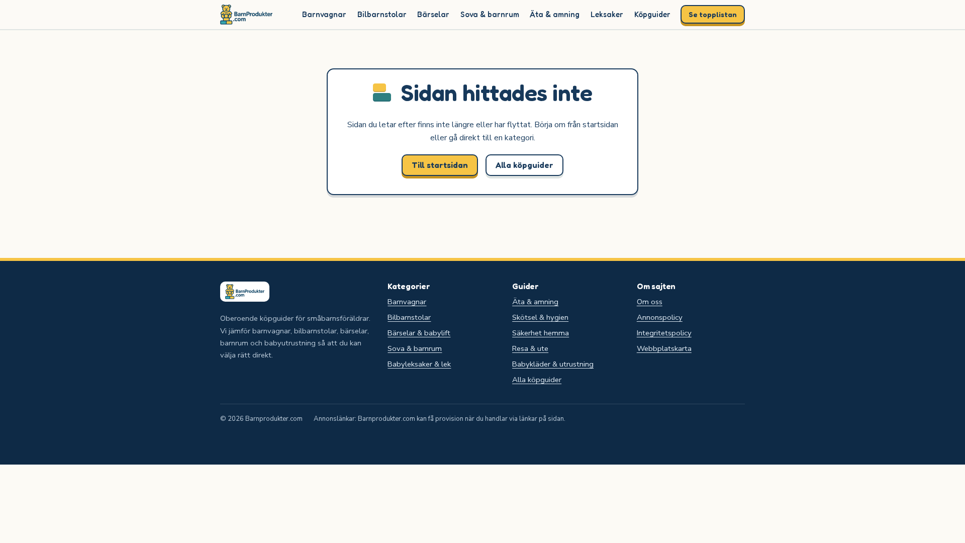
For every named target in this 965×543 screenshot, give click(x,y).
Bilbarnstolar (382, 14)
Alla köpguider (524, 165)
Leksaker (607, 14)
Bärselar (433, 14)
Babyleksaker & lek (419, 364)
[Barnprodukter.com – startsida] (246, 15)
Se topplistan (713, 14)
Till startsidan (440, 165)
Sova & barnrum (489, 14)
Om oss (649, 302)
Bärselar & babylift (419, 333)
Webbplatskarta (664, 348)
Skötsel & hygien (540, 317)
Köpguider (652, 14)
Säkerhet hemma (540, 333)
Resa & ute (530, 348)
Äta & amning (555, 14)
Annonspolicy (660, 317)
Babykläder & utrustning (553, 364)
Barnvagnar (324, 14)
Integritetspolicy (664, 333)
